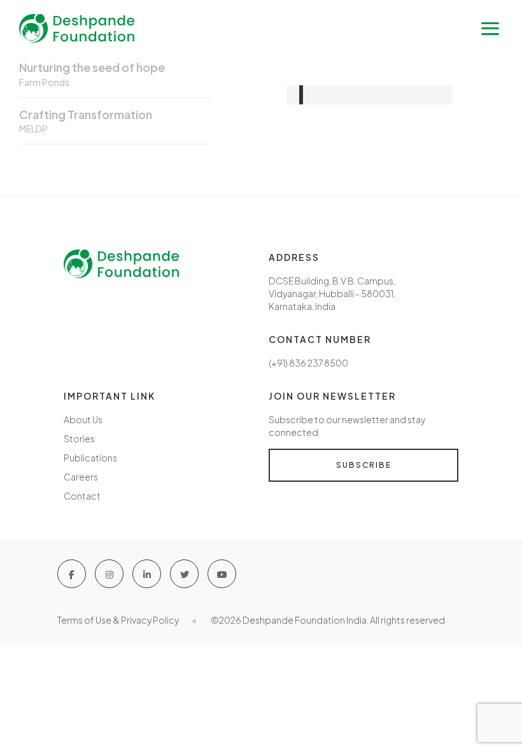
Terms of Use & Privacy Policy (118, 620)
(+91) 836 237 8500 (308, 362)
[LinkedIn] (146, 573)
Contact (82, 496)
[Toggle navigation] (490, 28)
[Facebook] (71, 573)
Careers (81, 476)
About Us (83, 419)
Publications (90, 457)
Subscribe (364, 465)
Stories (79, 438)
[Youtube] (222, 573)
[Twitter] (184, 573)
